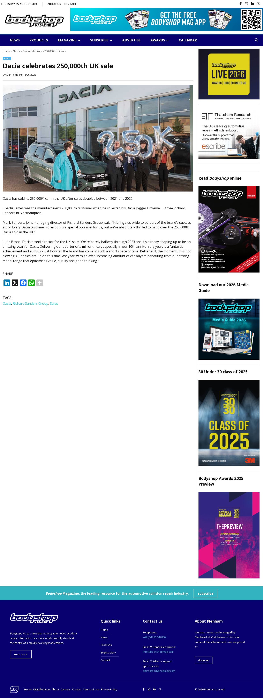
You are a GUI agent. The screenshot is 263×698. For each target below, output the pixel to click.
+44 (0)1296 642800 (154, 637)
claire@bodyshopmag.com (159, 671)
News (15, 40)
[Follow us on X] (259, 4)
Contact (70, 4)
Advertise (131, 40)
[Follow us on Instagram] (246, 4)
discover (203, 660)
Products (39, 40)
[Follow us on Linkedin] (252, 4)
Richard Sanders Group (30, 303)
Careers (65, 689)
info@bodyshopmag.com (158, 652)
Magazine (67, 40)
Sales (54, 303)
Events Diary (108, 652)
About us (54, 4)
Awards (157, 40)
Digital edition (41, 689)
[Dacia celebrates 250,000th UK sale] (98, 190)
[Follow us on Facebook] (240, 4)
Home (104, 630)
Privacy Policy (109, 689)
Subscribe (99, 40)
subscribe (205, 593)
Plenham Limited (214, 689)
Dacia (7, 303)
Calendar (188, 40)
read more (20, 654)
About (55, 689)
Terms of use (91, 689)
